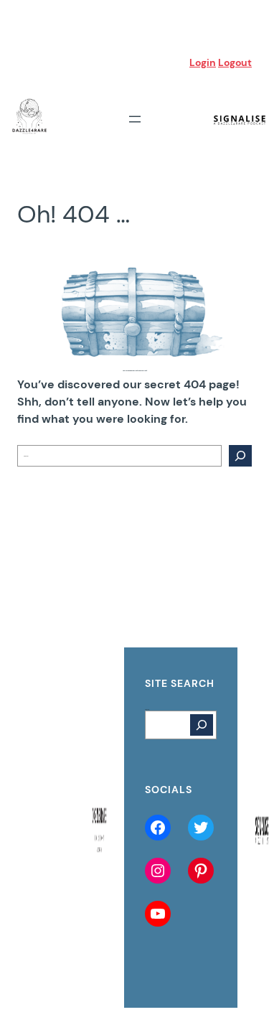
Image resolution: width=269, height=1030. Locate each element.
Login (202, 62)
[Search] (240, 456)
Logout (235, 62)
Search (147, 709)
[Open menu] (134, 119)
